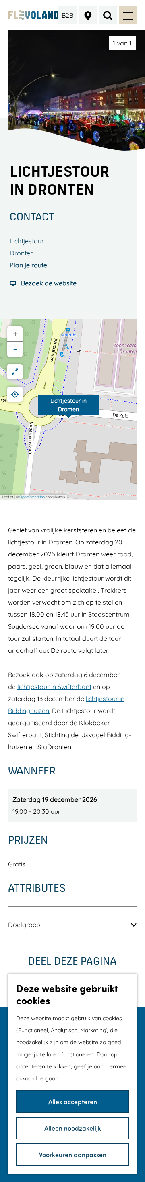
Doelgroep (24, 925)
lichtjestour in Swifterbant (54, 687)
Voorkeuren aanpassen (72, 1154)
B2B (67, 15)
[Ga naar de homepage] (33, 15)
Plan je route (28, 265)
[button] (68, 409)
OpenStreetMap (32, 497)
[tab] (122, 43)
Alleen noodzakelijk (72, 1128)
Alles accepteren (72, 1101)
